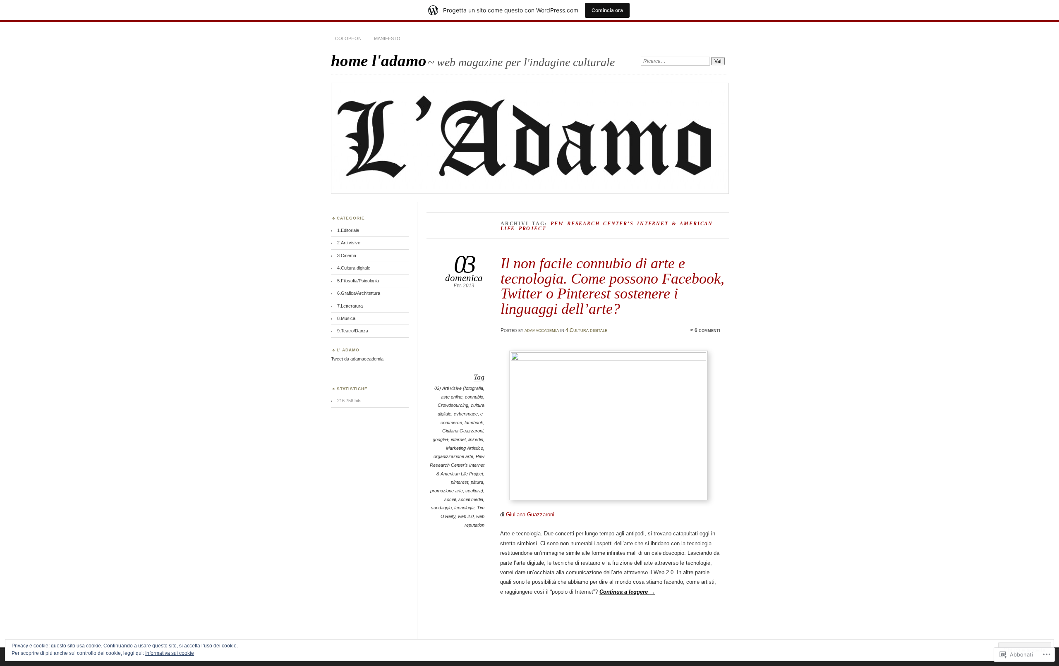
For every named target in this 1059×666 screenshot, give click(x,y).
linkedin (475, 439)
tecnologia (464, 507)
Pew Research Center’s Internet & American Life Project (457, 465)
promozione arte (446, 490)
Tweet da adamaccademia (357, 358)
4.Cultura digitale (586, 330)
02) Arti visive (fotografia (458, 388)
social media (470, 499)
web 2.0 (466, 516)
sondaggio (441, 507)
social (450, 499)
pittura (477, 482)
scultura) (474, 490)
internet (458, 439)
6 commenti (707, 330)
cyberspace (466, 413)
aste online (451, 396)
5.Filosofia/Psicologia (358, 280)
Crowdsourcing (453, 405)
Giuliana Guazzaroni (462, 430)
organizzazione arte (453, 456)
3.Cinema (346, 255)
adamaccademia (542, 330)
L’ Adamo (348, 350)
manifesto (387, 38)
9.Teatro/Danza (352, 330)
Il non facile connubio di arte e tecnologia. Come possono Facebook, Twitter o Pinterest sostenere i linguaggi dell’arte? (612, 286)
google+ (440, 439)
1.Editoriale (348, 230)
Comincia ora (607, 10)
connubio (474, 396)
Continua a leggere (627, 592)
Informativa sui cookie (169, 653)
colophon (348, 38)
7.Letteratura (350, 305)
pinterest (459, 482)
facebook (474, 422)
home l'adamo (378, 60)
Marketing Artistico (464, 448)
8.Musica (346, 318)
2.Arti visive (348, 242)
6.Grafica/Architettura (358, 293)
